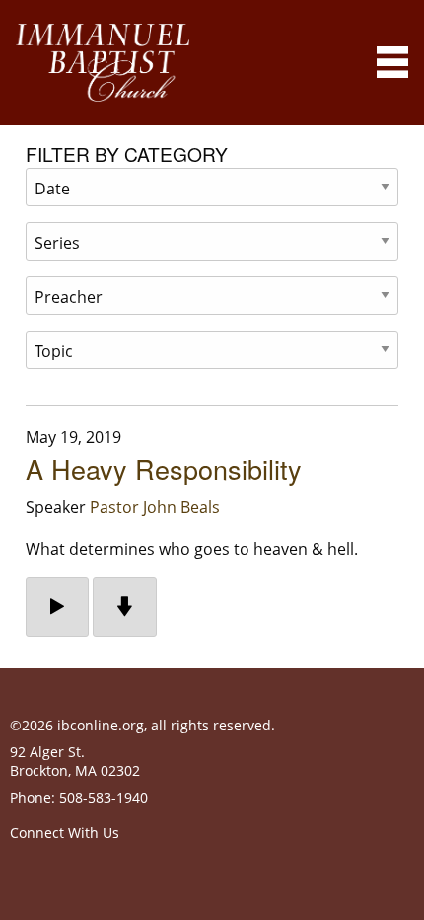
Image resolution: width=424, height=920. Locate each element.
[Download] (125, 607)
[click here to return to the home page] (102, 63)
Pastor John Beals (155, 507)
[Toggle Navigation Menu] (392, 62)
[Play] (57, 607)
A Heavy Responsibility (164, 468)
